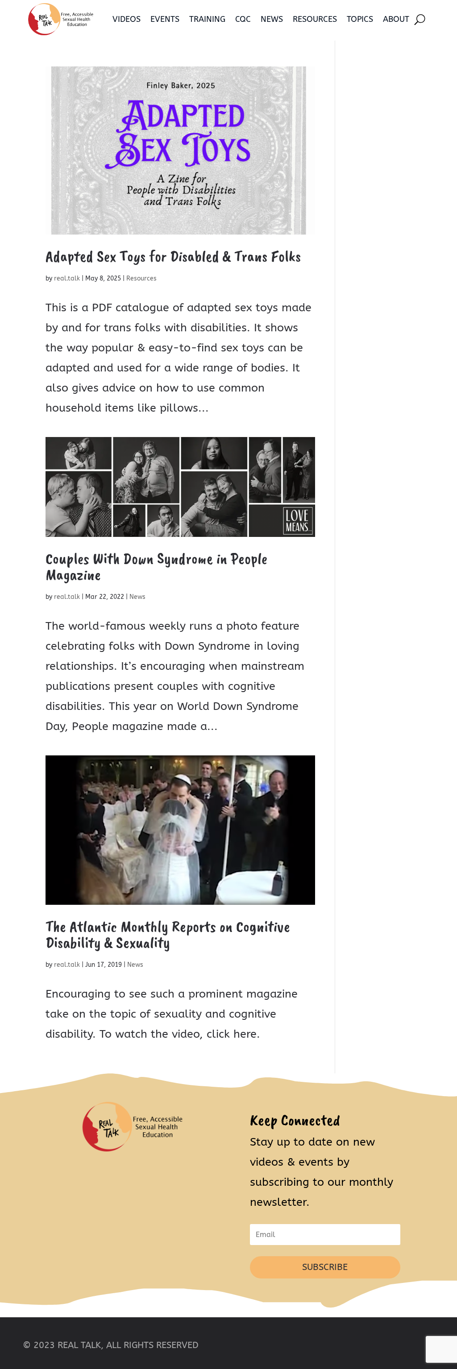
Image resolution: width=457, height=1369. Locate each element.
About (396, 19)
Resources (315, 19)
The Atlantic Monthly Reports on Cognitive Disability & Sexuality (168, 934)
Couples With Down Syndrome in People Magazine (156, 566)
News (272, 19)
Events (164, 19)
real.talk (67, 278)
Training (207, 19)
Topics (360, 19)
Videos (126, 19)
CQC (243, 19)
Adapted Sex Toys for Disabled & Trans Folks (173, 256)
